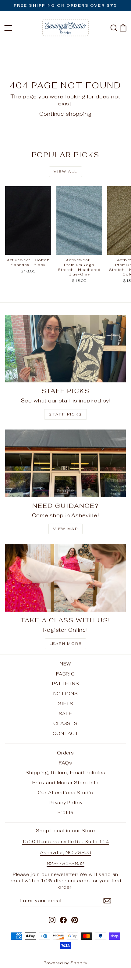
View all (65, 171)
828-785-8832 (65, 863)
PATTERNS (65, 683)
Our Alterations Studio (66, 792)
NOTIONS (65, 693)
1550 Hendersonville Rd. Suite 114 (65, 841)
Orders (65, 753)
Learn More (65, 643)
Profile (65, 812)
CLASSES (65, 723)
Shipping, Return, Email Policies (65, 772)
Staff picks (65, 414)
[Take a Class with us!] (65, 578)
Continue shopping (65, 114)
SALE (65, 714)
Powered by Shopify (65, 963)
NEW (66, 664)
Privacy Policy (66, 803)
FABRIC (65, 674)
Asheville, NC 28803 (65, 852)
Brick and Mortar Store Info (65, 782)
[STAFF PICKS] (65, 348)
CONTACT (66, 733)
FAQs (65, 763)
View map (65, 528)
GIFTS (65, 703)
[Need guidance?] (65, 463)
